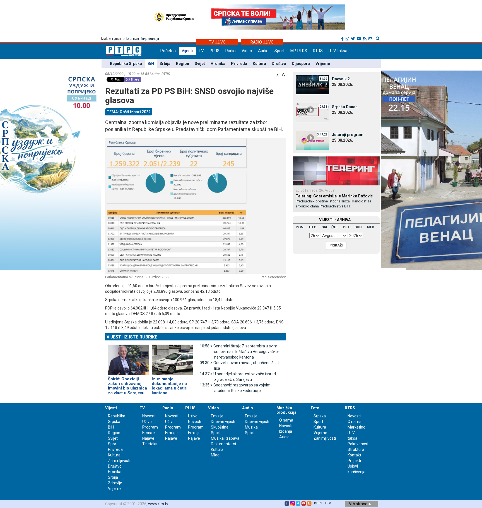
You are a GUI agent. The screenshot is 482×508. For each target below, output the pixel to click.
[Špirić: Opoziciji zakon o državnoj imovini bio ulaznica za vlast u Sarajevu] (128, 357)
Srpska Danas (345, 107)
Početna (168, 50)
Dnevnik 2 (341, 79)
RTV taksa (338, 50)
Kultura (259, 63)
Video (247, 50)
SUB (358, 227)
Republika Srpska (126, 63)
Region (182, 63)
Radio (230, 50)
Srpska (320, 416)
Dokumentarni (223, 444)
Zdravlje (115, 483)
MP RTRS (298, 50)
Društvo (279, 63)
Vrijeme (322, 63)
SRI (324, 227)
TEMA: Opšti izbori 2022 (129, 112)
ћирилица (150, 38)
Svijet (200, 63)
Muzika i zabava (225, 438)
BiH (151, 63)
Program (150, 427)
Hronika (218, 63)
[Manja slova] (277, 74)
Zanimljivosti (119, 460)
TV (201, 50)
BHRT (318, 503)
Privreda (239, 63)
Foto (315, 408)
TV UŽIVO (217, 42)
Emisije (148, 432)
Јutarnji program (347, 134)
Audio (263, 50)
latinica (132, 38)
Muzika (251, 427)
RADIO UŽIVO (262, 42)
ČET (334, 227)
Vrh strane (358, 504)
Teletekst (150, 444)
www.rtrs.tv (158, 504)
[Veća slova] (283, 74)
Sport (279, 50)
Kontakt (354, 455)
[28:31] (312, 112)
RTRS (318, 50)
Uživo (147, 421)
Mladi (215, 455)
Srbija (165, 63)
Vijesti (187, 50)
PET (346, 227)
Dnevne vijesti (223, 421)
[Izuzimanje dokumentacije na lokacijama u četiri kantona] (172, 357)
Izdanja (285, 431)
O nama (286, 420)
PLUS (215, 50)
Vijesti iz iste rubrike (132, 337)
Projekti (354, 460)
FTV (328, 503)
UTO (312, 227)
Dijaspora (301, 63)
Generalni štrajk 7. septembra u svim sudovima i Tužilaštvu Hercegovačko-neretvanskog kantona (239, 351)
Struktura (356, 449)
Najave (148, 438)
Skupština (219, 427)
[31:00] (312, 84)
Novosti (148, 416)
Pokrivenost (358, 444)
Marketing (356, 427)
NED (370, 227)
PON (299, 227)
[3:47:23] (312, 140)
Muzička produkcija (286, 410)
